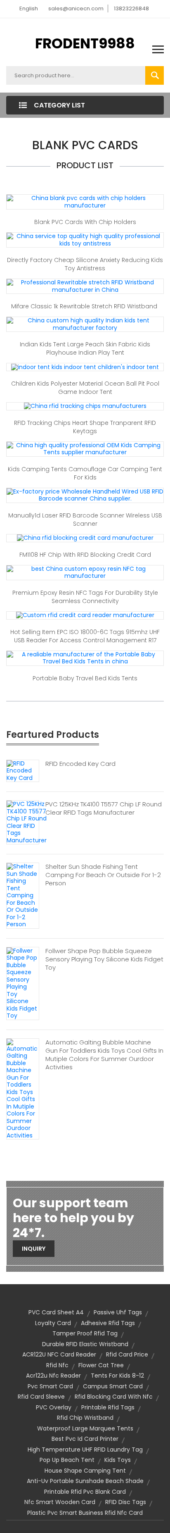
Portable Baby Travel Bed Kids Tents (85, 678)
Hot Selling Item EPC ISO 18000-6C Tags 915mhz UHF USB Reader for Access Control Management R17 (85, 636)
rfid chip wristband (85, 1418)
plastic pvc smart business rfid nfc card (85, 1513)
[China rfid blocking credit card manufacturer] (85, 538)
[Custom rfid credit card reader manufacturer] (85, 615)
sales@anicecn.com (76, 8)
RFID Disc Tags (125, 1502)
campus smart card (113, 1386)
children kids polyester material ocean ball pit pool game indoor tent (85, 387)
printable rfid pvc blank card (85, 1492)
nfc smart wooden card (59, 1502)
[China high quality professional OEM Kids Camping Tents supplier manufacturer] (85, 448)
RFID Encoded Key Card (81, 764)
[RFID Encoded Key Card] (23, 770)
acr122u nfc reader (53, 1375)
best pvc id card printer (85, 1439)
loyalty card (53, 1323)
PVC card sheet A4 (56, 1312)
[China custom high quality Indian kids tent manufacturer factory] (85, 323)
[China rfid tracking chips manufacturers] (85, 406)
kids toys (117, 1460)
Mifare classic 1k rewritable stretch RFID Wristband (85, 306)
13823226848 (131, 8)
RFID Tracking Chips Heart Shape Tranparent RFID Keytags (85, 427)
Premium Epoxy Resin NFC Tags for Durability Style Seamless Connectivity (85, 597)
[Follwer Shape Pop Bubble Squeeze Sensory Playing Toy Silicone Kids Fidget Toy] (23, 983)
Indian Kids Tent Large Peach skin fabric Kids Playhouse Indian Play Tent (85, 348)
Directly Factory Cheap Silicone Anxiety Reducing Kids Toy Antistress (85, 264)
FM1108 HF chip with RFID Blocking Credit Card (85, 555)
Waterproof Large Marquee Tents (85, 1428)
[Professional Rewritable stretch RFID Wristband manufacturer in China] (85, 285)
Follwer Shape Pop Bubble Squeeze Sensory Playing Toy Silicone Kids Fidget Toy (104, 959)
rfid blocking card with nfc (114, 1396)
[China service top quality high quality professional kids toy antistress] (85, 239)
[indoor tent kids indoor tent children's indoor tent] (85, 366)
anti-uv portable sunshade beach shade (85, 1481)
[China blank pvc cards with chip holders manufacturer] (85, 201)
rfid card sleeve (41, 1396)
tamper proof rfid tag (85, 1333)
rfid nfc (57, 1365)
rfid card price (127, 1354)
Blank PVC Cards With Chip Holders (85, 222)
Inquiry (33, 1249)
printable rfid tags (108, 1407)
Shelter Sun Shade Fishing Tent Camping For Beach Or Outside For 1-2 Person (103, 875)
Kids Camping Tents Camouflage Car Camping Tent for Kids (85, 473)
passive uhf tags (118, 1312)
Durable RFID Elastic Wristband (85, 1344)
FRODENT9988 (85, 43)
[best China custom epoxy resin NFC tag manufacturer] (85, 572)
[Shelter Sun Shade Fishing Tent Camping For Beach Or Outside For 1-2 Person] (23, 895)
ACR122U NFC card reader (59, 1354)
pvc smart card (50, 1386)
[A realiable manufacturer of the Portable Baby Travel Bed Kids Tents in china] (85, 657)
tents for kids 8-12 (117, 1375)
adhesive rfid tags (108, 1323)
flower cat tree (101, 1365)
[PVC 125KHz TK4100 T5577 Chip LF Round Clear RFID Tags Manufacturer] (27, 822)
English (28, 8)
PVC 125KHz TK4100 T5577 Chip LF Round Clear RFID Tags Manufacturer (103, 808)
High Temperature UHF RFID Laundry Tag (85, 1449)
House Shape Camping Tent (85, 1470)
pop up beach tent (67, 1460)
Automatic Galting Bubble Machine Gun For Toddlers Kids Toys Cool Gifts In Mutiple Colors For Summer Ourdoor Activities (104, 1054)
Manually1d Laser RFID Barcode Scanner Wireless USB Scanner (85, 519)
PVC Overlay (53, 1407)
